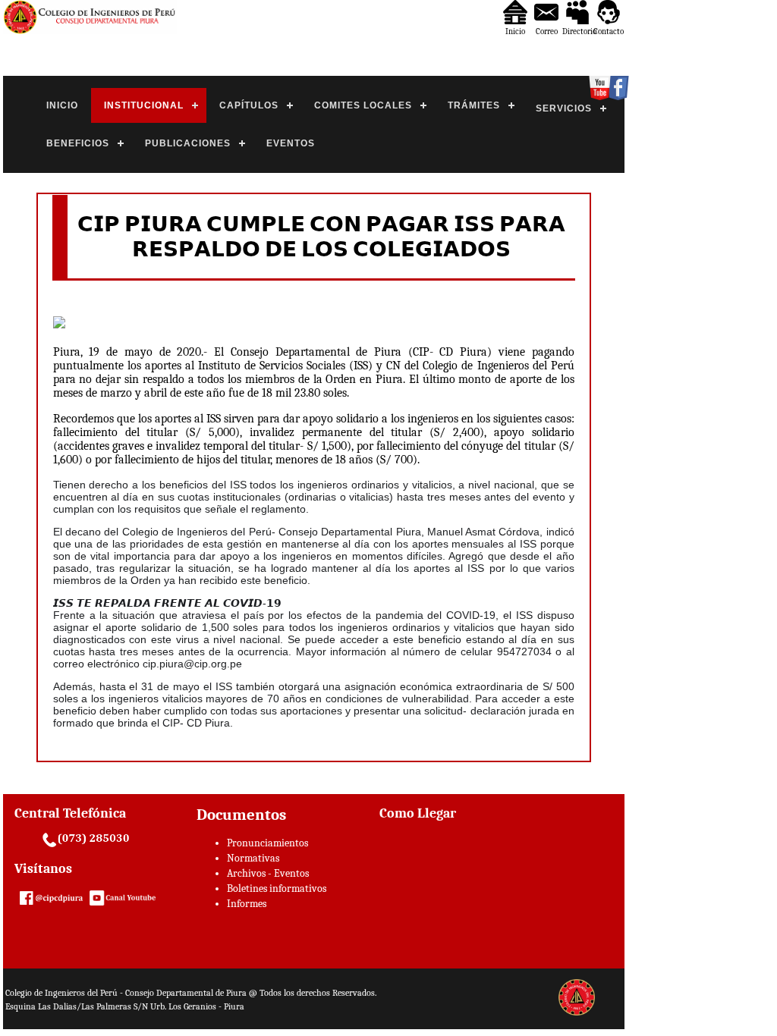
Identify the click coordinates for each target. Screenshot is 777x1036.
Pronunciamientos (267, 843)
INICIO (62, 105)
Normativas (253, 858)
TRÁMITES (474, 105)
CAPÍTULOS (248, 105)
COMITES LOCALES (363, 105)
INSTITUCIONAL (144, 105)
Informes (246, 903)
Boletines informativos (276, 888)
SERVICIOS (564, 108)
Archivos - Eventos (268, 873)
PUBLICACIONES (188, 143)
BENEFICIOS (77, 143)
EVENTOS (290, 143)
